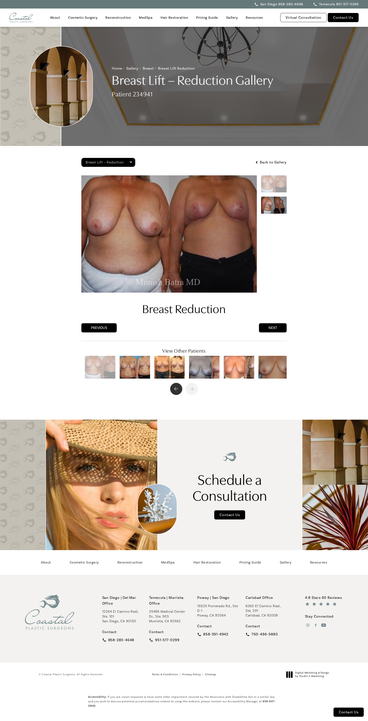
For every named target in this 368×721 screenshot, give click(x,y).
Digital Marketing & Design (312, 674)
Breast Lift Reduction (176, 68)
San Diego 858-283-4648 (281, 4)
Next (273, 328)
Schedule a (230, 487)
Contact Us (343, 17)
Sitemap (210, 674)
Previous (99, 328)
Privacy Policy (191, 674)
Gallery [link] (232, 18)
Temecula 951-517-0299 (339, 4)
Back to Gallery (273, 162)
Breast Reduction (184, 308)
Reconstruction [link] (118, 18)
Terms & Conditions (165, 674)
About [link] (55, 18)
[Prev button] (176, 389)
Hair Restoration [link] (174, 18)
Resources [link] (254, 18)
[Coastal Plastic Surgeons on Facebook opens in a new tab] (316, 625)
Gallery (132, 68)
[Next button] (192, 389)
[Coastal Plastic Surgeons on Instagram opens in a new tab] (308, 625)
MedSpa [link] (145, 18)
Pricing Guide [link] (207, 18)
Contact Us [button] (348, 712)
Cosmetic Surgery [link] (82, 18)
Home (117, 68)
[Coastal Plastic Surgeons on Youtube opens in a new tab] (323, 625)
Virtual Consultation (303, 17)
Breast (148, 68)
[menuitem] (55, 17)
